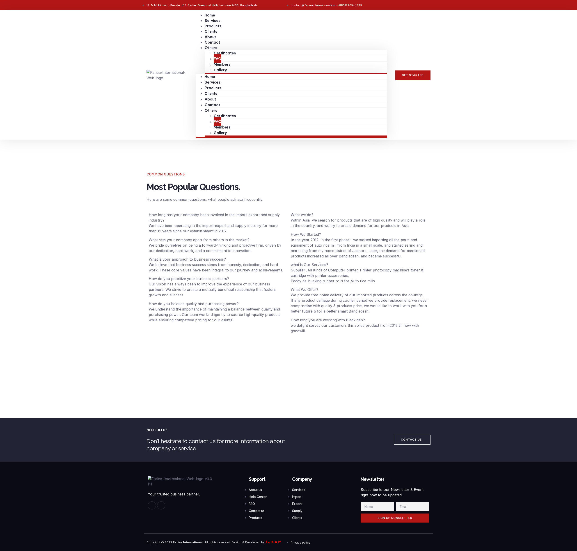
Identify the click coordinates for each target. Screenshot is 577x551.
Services (212, 20)
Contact (212, 42)
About (210, 37)
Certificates (225, 53)
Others (211, 47)
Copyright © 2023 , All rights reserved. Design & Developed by (206, 542)
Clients (211, 31)
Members (222, 64)
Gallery (220, 70)
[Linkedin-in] (161, 505)
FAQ (217, 58)
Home (210, 15)
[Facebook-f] (152, 505)
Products (213, 26)
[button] (412, 75)
